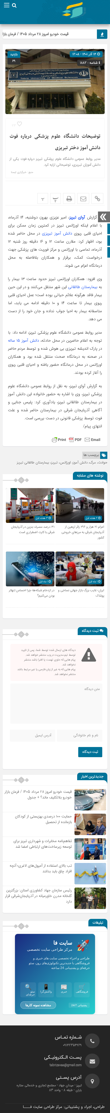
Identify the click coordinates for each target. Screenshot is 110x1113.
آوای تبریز (77, 217)
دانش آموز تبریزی (57, 233)
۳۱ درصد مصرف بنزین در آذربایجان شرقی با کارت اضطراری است (32, 529)
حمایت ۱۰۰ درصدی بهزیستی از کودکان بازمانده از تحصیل (43, 819)
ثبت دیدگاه (90, 752)
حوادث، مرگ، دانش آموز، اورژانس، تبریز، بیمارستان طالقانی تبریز (62, 462)
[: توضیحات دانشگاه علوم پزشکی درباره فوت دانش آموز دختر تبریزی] (83, 198)
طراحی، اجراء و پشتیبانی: (64, 1107)
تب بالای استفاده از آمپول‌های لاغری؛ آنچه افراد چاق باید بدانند (41, 868)
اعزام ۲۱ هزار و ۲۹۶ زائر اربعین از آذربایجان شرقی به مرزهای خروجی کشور (82, 532)
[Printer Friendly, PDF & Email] (76, 440)
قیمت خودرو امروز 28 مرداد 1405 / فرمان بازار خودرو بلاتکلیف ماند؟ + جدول (38, 794)
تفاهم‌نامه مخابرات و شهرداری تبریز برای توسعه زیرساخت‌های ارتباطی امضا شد (42, 844)
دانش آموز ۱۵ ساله (23, 340)
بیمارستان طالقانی (82, 287)
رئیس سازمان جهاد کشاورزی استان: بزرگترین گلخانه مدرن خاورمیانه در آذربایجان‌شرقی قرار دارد (38, 895)
